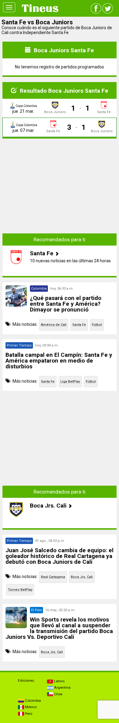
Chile (57, 694)
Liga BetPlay (70, 382)
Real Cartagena (53, 577)
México (30, 707)
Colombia (32, 700)
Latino (58, 681)
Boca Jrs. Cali (82, 577)
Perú (28, 713)
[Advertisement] (59, 181)
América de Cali (54, 325)
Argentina (61, 687)
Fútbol (97, 325)
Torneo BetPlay (20, 590)
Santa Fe (79, 325)
